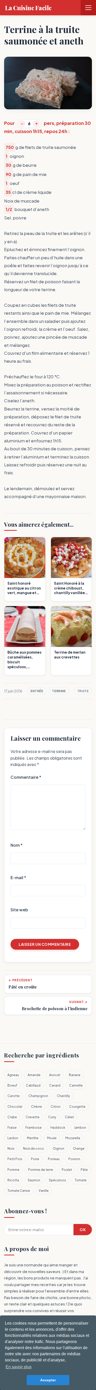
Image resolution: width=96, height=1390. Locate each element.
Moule (52, 1138)
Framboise (33, 1127)
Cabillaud (33, 1085)
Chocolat (14, 1107)
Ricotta (13, 1180)
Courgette (77, 1107)
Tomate (81, 1180)
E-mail (18, 877)
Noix (10, 1148)
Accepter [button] (48, 1380)
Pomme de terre (40, 1170)
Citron (55, 1107)
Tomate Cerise (18, 1191)
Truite (83, 691)
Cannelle (76, 1085)
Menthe (32, 1138)
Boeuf (12, 1085)
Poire (35, 1159)
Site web (19, 909)
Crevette (32, 1117)
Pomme (13, 1170)
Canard (54, 1085)
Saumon (34, 1180)
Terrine (59, 691)
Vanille (44, 1191)
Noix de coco (33, 1148)
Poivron (74, 1159)
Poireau (54, 1159)
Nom (16, 845)
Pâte (84, 1170)
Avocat (54, 1075)
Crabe (12, 1117)
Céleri (69, 1117)
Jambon (80, 1127)
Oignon (58, 1148)
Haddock (57, 1127)
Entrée (37, 691)
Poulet (67, 1170)
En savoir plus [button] (18, 1367)
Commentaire (25, 777)
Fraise (12, 1127)
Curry (52, 1117)
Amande (34, 1075)
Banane (74, 1075)
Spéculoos (57, 1180)
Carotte (13, 1096)
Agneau (13, 1075)
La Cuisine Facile (28, 8)
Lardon (12, 1138)
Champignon (38, 1096)
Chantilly (63, 1096)
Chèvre (36, 1107)
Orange (78, 1148)
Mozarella (72, 1138)
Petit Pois (14, 1159)
